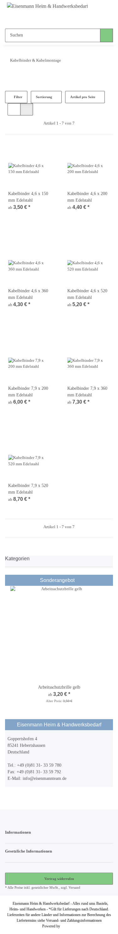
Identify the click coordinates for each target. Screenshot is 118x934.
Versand (74, 887)
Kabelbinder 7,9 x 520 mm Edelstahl (28, 489)
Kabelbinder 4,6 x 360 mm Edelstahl (28, 294)
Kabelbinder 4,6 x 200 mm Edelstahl (87, 197)
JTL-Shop (68, 926)
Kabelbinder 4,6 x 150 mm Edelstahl (28, 197)
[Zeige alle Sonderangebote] (108, 580)
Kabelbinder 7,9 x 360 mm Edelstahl (87, 391)
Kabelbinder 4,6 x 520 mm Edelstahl (87, 294)
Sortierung (44, 97)
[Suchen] (106, 35)
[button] (46, 19)
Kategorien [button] (17, 558)
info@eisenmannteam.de (44, 778)
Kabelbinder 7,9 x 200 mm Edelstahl (28, 391)
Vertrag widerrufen (59, 879)
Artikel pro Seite (82, 97)
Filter (17, 97)
